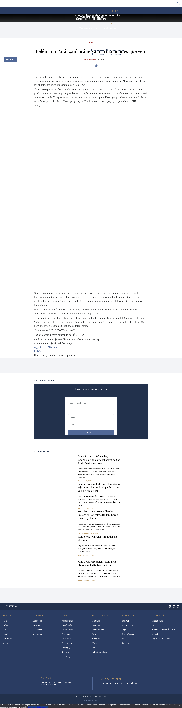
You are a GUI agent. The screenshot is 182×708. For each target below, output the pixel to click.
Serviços (67, 615)
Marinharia (67, 638)
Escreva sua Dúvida (78, 403)
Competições (83, 580)
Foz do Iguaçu (95, 4)
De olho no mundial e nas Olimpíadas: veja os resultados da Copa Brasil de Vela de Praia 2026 (99, 487)
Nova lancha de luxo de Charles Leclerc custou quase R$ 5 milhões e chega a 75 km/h (98, 515)
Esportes (96, 625)
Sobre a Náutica (160, 615)
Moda (94, 643)
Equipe (154, 625)
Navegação (37, 629)
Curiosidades (83, 533)
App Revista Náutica (45, 347)
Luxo (94, 634)
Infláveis (6, 625)
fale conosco (100, 696)
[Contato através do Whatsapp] (167, 607)
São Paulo (57, 4)
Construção (67, 621)
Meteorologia (68, 643)
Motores (36, 625)
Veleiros (6, 643)
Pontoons (7, 638)
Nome (72, 417)
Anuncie (155, 634)
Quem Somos (157, 621)
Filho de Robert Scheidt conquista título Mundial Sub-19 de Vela (97, 563)
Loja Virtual (40, 351)
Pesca (94, 647)
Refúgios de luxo (99, 652)
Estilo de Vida (100, 615)
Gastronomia (98, 629)
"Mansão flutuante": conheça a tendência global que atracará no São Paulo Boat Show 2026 (99, 460)
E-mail (72, 425)
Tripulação (67, 656)
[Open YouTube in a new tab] (96, 65)
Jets (4, 629)
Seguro (65, 652)
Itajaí (83, 4)
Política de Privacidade (39, 707)
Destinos (96, 621)
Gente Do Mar (83, 555)
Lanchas (6, 634)
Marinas (66, 634)
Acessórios (37, 621)
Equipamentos (41, 615)
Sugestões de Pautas (160, 638)
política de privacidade (84, 696)
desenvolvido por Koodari (91, 700)
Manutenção (67, 629)
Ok (29, 707)
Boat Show (128, 615)
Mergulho (96, 638)
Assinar (10, 59)
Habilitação (67, 625)
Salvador (120, 4)
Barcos (81, 481)
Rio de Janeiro (71, 4)
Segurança (37, 634)
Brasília (109, 4)
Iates (5, 621)
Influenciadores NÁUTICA (163, 629)
